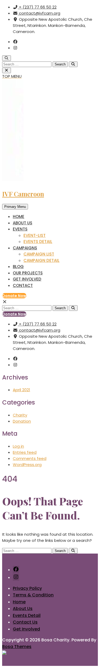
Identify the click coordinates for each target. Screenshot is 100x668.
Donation (22, 421)
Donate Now (14, 295)
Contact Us (25, 622)
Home (18, 216)
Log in (18, 446)
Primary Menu (15, 207)
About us (22, 223)
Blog (18, 266)
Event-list (34, 235)
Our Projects (28, 273)
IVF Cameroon (23, 193)
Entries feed (25, 452)
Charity (20, 415)
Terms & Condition (33, 595)
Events (20, 229)
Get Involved (27, 279)
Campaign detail (41, 260)
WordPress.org (27, 464)
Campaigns (25, 248)
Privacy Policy (27, 588)
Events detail (37, 241)
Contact (23, 285)
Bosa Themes (16, 647)
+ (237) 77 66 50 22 (37, 7)
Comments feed (29, 458)
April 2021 (21, 390)
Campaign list (38, 254)
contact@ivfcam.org (39, 13)
